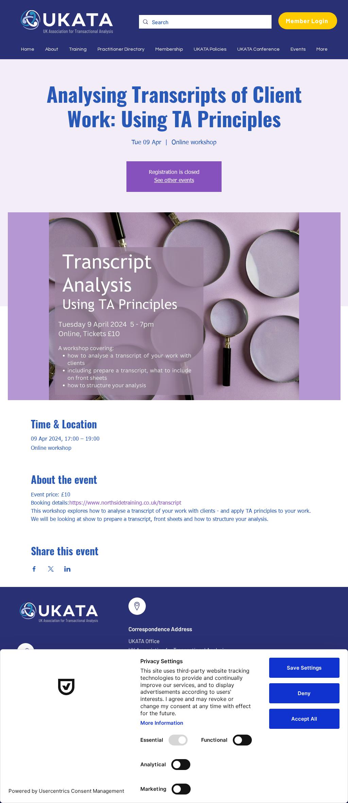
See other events (174, 180)
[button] (51, 49)
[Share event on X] (51, 569)
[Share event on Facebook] (34, 569)
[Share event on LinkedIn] (67, 569)
